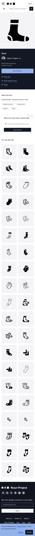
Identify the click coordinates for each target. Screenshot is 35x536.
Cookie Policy (21, 526)
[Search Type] (5, 9)
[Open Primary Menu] (3, 4)
